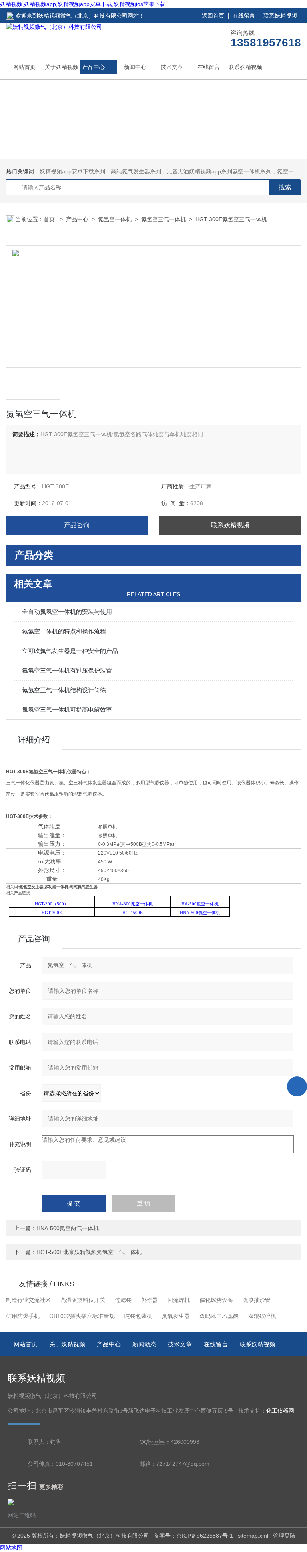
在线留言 (244, 15)
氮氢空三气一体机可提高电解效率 (67, 709)
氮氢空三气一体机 (163, 219)
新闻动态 (144, 1344)
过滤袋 (123, 1300)
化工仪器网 (280, 1411)
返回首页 (213, 15)
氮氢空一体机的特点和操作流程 (64, 631)
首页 (50, 219)
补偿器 (149, 1300)
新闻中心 (135, 67)
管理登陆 (284, 1535)
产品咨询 (77, 525)
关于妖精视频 (61, 67)
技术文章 (172, 67)
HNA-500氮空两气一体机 (67, 1228)
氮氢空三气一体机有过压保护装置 (67, 670)
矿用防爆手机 (23, 1316)
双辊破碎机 (262, 1316)
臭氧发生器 (176, 1316)
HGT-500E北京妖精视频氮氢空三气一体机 (89, 1252)
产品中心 (93, 67)
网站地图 (11, 1547)
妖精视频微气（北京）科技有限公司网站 (88, 15)
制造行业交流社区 (28, 1300)
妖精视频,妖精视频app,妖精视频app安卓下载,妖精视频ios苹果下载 (82, 4)
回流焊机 (178, 1300)
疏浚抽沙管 (257, 1300)
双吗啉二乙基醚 (219, 1316)
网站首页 (24, 67)
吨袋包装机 (138, 1316)
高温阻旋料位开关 (82, 1300)
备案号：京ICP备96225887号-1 (193, 1535)
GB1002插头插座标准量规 (82, 1316)
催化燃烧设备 (216, 1300)
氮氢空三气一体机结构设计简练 (64, 690)
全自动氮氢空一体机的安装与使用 (67, 611)
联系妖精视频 (280, 15)
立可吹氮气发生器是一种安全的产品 (70, 650)
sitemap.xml (253, 1535)
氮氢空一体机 (115, 219)
